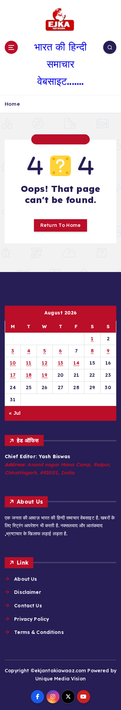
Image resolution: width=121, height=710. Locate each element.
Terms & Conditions (39, 632)
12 (44, 363)
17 (13, 375)
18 (29, 375)
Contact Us (28, 606)
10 (13, 363)
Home (12, 104)
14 (76, 363)
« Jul (15, 413)
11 (29, 363)
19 (45, 375)
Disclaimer (27, 592)
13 (61, 363)
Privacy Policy (31, 619)
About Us (25, 579)
